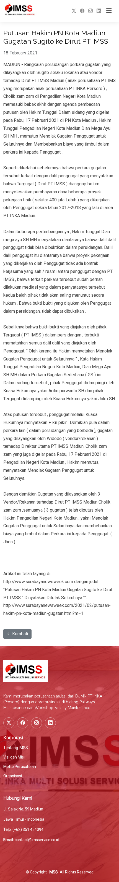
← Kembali (17, 633)
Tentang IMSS (15, 748)
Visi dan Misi (14, 757)
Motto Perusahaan (19, 766)
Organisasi (12, 776)
